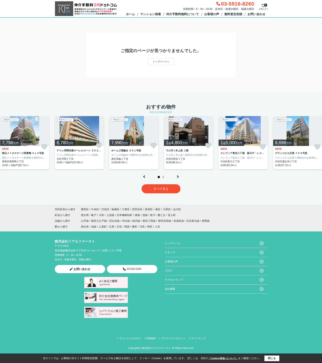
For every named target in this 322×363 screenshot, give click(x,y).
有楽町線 (179, 220)
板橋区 (115, 209)
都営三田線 (149, 220)
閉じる (272, 358)
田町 (149, 226)
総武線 (136, 220)
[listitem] (79, 142)
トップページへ (161, 61)
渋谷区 (105, 209)
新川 (153, 215)
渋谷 (119, 226)
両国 (127, 226)
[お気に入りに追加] (44, 147)
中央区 (95, 209)
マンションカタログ (130, 338)
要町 (134, 226)
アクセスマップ (174, 279)
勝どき (162, 215)
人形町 (103, 226)
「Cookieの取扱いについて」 (223, 358)
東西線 (206, 220)
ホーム (130, 14)
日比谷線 (114, 220)
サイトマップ (198, 338)
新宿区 (149, 209)
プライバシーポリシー (173, 338)
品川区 (177, 209)
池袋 (145, 215)
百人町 (172, 215)
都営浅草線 (165, 220)
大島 (102, 215)
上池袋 (110, 215)
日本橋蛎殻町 (125, 215)
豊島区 (85, 209)
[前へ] (144, 176)
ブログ (169, 270)
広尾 (111, 226)
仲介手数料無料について (182, 14)
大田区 (167, 209)
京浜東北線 (193, 220)
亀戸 (94, 215)
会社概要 (170, 288)
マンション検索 (150, 14)
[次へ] (177, 176)
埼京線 (126, 220)
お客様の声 (211, 14)
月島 (142, 226)
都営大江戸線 (99, 220)
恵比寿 (85, 215)
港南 (138, 215)
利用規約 (151, 338)
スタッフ (170, 252)
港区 (157, 209)
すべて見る (161, 188)
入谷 (157, 226)
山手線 (85, 220)
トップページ (172, 243)
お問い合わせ (256, 14)
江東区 (126, 209)
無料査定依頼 (233, 14)
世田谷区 (137, 209)
